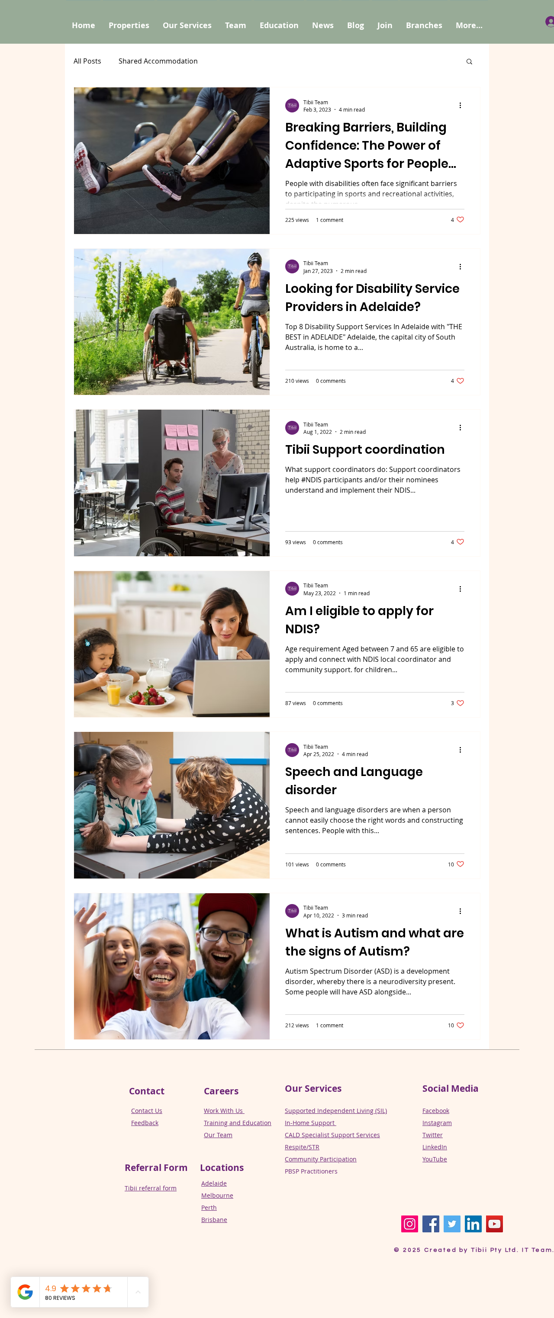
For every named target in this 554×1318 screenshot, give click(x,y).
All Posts (87, 61)
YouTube (434, 1159)
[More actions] (463, 105)
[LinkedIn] (473, 1223)
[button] (469, 21)
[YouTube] (494, 1223)
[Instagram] (409, 1223)
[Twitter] (452, 1223)
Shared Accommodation (158, 61)
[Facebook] (430, 1223)
